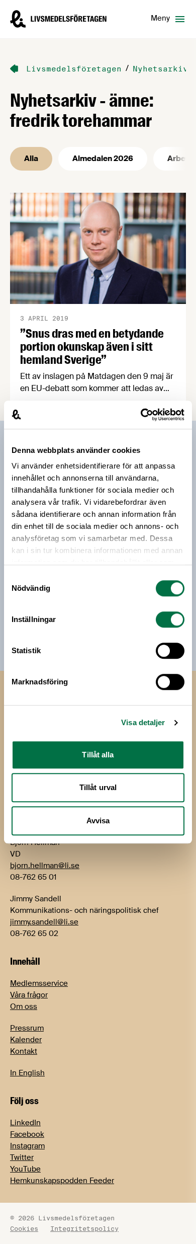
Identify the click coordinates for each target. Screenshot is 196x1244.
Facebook (27, 1134)
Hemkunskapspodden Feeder (62, 1181)
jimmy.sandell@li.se (44, 922)
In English (27, 1073)
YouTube (25, 1169)
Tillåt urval (98, 787)
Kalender (26, 1040)
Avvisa (98, 820)
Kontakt (23, 1051)
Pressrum (27, 1028)
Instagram (27, 1146)
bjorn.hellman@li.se (44, 866)
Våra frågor (29, 995)
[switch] (170, 619)
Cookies (24, 1228)
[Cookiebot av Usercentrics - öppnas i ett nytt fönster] (140, 414)
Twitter (22, 1157)
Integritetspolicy (84, 1228)
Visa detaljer (143, 722)
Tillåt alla (98, 754)
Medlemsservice (39, 983)
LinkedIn (25, 1123)
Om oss (23, 1006)
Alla (31, 158)
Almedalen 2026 (102, 158)
